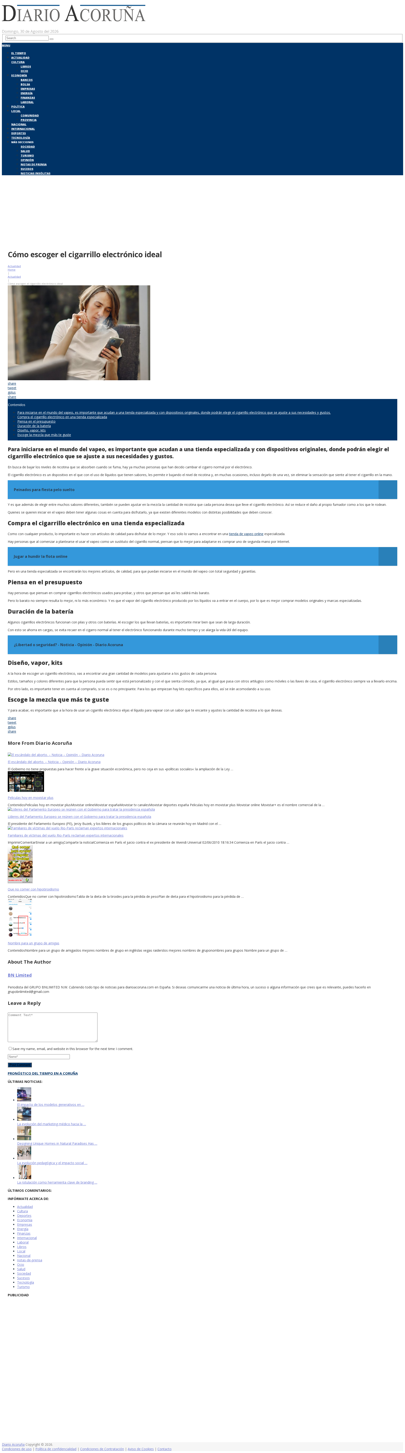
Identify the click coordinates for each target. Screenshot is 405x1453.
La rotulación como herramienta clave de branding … (57, 1182)
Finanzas (28, 97)
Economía (19, 75)
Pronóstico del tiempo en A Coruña (43, 1073)
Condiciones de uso (17, 1449)
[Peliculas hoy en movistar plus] (202, 782)
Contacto (165, 1449)
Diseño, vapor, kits (31, 430)
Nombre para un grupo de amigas (33, 943)
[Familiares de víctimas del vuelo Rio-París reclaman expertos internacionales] (202, 828)
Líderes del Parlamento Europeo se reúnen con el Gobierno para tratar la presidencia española (79, 816)
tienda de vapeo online (246, 534)
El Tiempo (18, 53)
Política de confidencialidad (55, 1449)
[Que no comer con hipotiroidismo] (202, 864)
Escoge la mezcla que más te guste (44, 434)
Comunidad (30, 115)
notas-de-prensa (29, 1260)
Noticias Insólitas (35, 173)
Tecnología (20, 137)
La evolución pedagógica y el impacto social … (52, 1163)
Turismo (27, 155)
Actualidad (20, 57)
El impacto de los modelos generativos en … (50, 1104)
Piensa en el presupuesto (36, 421)
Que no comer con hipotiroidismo (33, 889)
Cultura (18, 62)
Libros (26, 66)
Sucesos (27, 169)
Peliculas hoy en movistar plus (30, 797)
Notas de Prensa (34, 164)
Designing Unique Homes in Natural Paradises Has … (57, 1143)
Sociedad (28, 146)
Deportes (18, 133)
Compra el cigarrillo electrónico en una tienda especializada (62, 417)
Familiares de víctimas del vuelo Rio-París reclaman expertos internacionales (66, 835)
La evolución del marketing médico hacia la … (51, 1124)
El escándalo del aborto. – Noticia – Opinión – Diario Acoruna (54, 762)
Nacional (18, 124)
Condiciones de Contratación (102, 1449)
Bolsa (25, 84)
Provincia (29, 120)
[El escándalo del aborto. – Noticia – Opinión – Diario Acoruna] (202, 755)
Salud (25, 151)
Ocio (24, 71)
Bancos (27, 80)
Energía (27, 93)
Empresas (28, 88)
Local (16, 111)
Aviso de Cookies (141, 1449)
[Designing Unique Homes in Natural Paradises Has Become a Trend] (24, 1139)
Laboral (27, 102)
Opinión (27, 160)
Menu (6, 45)
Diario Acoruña (13, 1444)
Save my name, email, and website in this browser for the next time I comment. (72, 1049)
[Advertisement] (202, 211)
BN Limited (20, 975)
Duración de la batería (34, 426)
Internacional (23, 128)
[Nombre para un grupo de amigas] (202, 918)
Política (18, 106)
